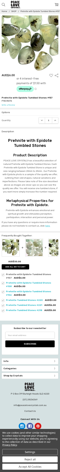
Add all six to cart (15, 267)
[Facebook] (30, 426)
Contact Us (30, 411)
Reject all (30, 459)
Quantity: (6, 120)
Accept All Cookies (30, 467)
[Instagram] (22, 426)
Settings (30, 452)
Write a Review (8, 105)
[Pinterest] (38, 426)
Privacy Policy (9, 444)
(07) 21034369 (30, 399)
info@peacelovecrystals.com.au (30, 405)
